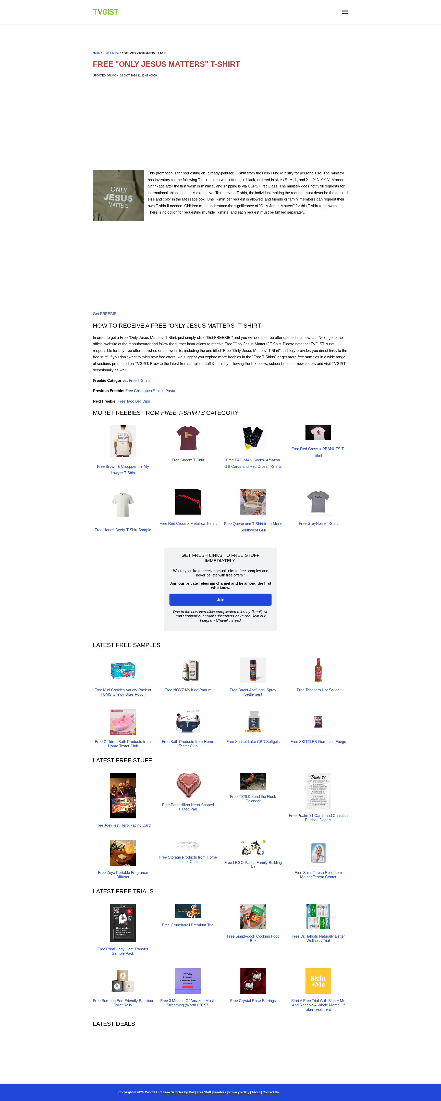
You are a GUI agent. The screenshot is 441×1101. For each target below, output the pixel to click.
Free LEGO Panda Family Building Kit (253, 864)
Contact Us (271, 1092)
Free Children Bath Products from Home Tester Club (123, 743)
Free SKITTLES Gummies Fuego (318, 741)
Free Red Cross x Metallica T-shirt (188, 523)
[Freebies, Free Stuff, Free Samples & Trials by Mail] (105, 13)
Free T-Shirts (111, 52)
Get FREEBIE (104, 314)
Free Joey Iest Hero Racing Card (123, 825)
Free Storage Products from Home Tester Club (188, 859)
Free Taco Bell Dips (134, 401)
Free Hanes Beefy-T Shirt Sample (123, 530)
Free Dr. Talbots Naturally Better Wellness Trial (318, 938)
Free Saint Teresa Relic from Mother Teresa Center (318, 874)
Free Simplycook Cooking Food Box (253, 938)
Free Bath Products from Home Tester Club (188, 743)
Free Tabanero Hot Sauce (318, 690)
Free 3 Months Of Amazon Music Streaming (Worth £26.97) (188, 1002)
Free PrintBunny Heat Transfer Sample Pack (122, 951)
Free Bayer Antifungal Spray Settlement (253, 692)
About (256, 1092)
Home (96, 52)
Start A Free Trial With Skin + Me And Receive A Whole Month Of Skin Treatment (318, 1004)
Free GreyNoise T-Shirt (318, 523)
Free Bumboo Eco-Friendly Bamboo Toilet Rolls (123, 1002)
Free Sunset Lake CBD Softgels (253, 741)
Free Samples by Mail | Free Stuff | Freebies (194, 1092)
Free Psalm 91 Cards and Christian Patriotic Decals (318, 817)
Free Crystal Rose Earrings (253, 1000)
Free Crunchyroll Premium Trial (188, 925)
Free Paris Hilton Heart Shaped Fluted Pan (188, 807)
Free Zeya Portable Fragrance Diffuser (123, 874)
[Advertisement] (220, 124)
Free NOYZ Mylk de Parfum (188, 690)
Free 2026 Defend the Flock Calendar (253, 798)
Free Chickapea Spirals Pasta (150, 390)
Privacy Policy (238, 1092)
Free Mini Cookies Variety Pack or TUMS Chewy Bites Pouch (122, 692)
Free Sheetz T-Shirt (188, 460)
